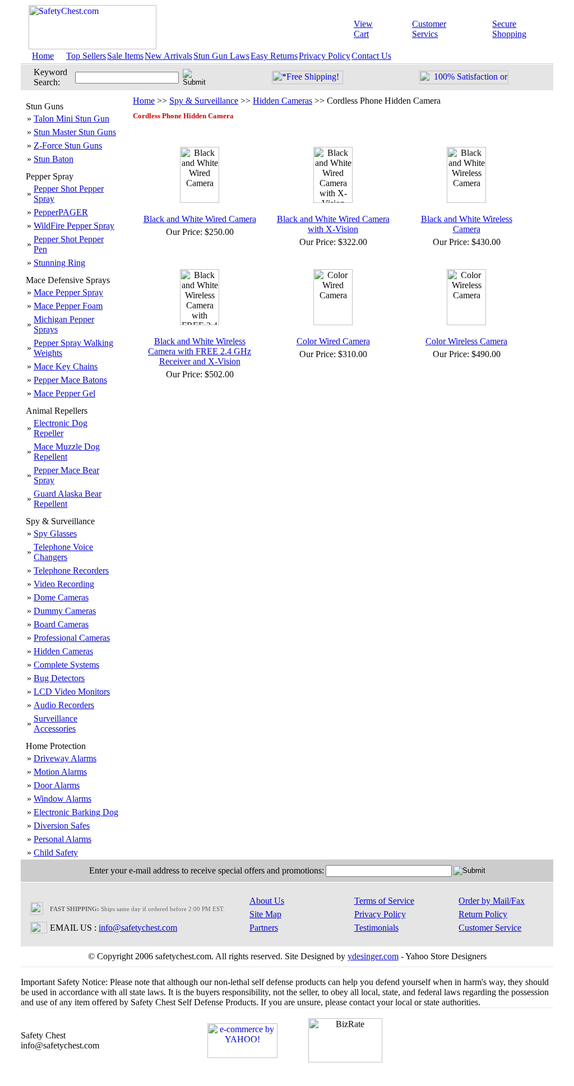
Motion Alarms (60, 772)
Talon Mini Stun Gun (71, 118)
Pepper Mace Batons (70, 380)
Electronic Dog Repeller (60, 428)
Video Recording (64, 584)
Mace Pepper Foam (68, 306)
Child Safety (56, 852)
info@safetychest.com (138, 927)
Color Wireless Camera (466, 341)
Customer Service (490, 927)
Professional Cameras (72, 638)
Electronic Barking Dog (76, 812)
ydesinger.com (373, 956)
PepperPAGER (61, 212)
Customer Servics (429, 29)
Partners (263, 927)
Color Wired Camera (333, 341)
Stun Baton (53, 159)
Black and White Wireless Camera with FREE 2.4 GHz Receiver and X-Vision (199, 351)
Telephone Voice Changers (63, 552)
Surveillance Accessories (55, 723)
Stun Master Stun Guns (75, 132)
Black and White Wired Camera (200, 219)
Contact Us (371, 56)
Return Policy (483, 914)
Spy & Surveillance (203, 100)
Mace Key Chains (66, 366)
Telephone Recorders (71, 570)
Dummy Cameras (65, 611)
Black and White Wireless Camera (466, 224)
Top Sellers (86, 56)
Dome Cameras (61, 597)
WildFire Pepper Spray (74, 225)
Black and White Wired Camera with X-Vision (333, 224)
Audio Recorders (64, 705)
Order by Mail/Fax (492, 900)
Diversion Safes (62, 825)
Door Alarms (57, 785)
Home (43, 56)
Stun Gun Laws (221, 56)
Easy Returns (274, 56)
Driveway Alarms (65, 758)
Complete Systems (66, 664)
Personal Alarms (62, 839)
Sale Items (125, 56)
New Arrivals (168, 56)
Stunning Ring (59, 262)
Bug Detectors (59, 678)
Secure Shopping (509, 29)
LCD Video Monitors (72, 691)
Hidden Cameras (63, 651)
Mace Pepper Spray (68, 292)
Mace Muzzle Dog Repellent (67, 451)
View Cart (363, 29)
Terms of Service (384, 900)
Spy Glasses (55, 533)
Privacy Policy (324, 56)
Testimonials (376, 927)
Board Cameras (61, 624)
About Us (266, 900)
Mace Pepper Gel (64, 393)
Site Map (265, 914)
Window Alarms (62, 798)
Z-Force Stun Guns (68, 145)
